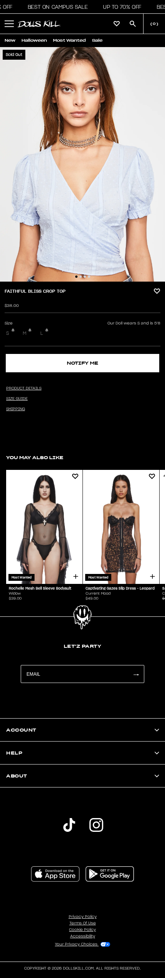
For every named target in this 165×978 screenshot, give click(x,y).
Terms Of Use (82, 923)
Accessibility (82, 936)
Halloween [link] (34, 40)
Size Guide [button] (17, 399)
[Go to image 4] (89, 276)
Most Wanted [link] (69, 40)
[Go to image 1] (76, 276)
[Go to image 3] (85, 276)
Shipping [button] (15, 409)
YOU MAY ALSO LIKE (34, 457)
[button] (55, 7)
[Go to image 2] (80, 276)
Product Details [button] (23, 388)
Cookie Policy (82, 930)
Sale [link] (97, 40)
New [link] (10, 40)
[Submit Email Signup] (136, 674)
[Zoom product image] (82, 164)
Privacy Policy (83, 917)
